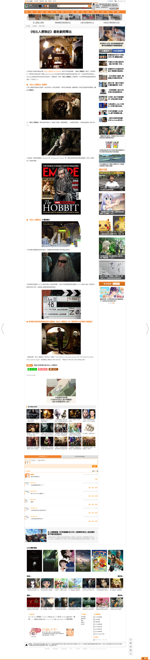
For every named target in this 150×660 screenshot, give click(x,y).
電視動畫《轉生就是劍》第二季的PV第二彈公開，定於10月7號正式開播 (33, 589)
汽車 (113, 12)
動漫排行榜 (41, 619)
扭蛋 (72, 8)
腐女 (35, 617)
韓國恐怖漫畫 (59, 619)
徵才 (71, 648)
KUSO (67, 12)
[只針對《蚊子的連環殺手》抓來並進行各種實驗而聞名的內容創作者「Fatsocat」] (112, 98)
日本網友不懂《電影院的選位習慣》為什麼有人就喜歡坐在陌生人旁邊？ (33, 608)
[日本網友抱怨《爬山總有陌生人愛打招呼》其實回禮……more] (112, 246)
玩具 (98, 12)
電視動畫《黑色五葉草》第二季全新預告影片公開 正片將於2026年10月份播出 (102, 589)
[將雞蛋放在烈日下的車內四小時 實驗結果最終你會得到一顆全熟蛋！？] (112, 56)
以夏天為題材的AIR (87, 22)
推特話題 (84, 8)
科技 (82, 12)
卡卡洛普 (28, 26)
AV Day (47, 619)
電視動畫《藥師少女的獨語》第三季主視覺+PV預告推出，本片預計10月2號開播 (47, 589)
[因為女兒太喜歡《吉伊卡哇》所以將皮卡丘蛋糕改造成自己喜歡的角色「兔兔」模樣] (112, 226)
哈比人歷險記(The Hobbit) (53, 71)
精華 (118, 12)
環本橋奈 (62, 8)
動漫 (42, 12)
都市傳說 (63, 617)
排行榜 (54, 1)
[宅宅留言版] (130, 643)
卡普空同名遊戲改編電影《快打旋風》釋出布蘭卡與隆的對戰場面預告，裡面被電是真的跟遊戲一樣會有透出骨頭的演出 (61, 608)
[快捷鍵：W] (130, 650)
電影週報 (69, 619)
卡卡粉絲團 (110, 1)
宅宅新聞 (36, 1)
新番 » (29, 576)
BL (33, 617)
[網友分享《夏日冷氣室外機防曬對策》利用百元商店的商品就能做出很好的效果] (112, 84)
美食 (87, 12)
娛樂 (77, 12)
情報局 (49, 1)
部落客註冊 (64, 648)
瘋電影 (39, 617)
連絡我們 (85, 648)
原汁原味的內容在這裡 (33, 217)
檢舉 (96, 474)
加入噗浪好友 (45, 6)
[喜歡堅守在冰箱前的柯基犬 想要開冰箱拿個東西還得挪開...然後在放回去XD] (112, 70)
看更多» (120, 576)
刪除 (93, 487)
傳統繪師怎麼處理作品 (63, 22)
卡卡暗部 (77, 648)
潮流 (108, 12)
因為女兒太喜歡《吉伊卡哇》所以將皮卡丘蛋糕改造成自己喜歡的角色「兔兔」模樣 (112, 233)
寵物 (57, 12)
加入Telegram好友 (99, 634)
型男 (62, 12)
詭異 (72, 12)
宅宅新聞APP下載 (48, 6)
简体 (115, 1)
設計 (103, 12)
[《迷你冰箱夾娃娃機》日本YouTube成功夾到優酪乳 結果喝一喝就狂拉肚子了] (112, 119)
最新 (32, 12)
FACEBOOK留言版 (80, 456)
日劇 (65, 619)
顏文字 (66, 8)
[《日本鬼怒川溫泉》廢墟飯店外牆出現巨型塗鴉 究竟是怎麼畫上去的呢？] (112, 77)
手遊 (54, 619)
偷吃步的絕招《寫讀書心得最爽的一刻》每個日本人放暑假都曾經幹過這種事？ (112, 277)
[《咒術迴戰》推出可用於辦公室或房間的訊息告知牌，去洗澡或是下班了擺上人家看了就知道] (112, 91)
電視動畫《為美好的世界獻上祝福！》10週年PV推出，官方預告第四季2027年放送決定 (61, 589)
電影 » (29, 595)
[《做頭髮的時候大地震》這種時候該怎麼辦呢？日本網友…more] (112, 202)
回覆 (96, 479)
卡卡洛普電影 (98, 624)
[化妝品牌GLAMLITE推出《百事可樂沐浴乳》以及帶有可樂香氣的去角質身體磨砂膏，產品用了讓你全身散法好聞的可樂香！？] (112, 105)
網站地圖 (47, 648)
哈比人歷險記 (52, 365)
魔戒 (36, 365)
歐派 (59, 617)
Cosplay (89, 8)
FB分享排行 (118, 51)
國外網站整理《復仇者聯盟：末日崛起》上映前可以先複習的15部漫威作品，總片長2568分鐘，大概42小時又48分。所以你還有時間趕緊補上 (47, 608)
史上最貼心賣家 (38, 22)
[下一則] (147, 328)
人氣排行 (105, 51)
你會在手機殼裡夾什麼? (111, 22)
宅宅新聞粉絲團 (43, 6)
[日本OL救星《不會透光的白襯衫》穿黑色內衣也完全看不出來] (112, 182)
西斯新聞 (41, 1)
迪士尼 (53, 617)
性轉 (49, 617)
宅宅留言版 (43, 456)
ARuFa (51, 619)
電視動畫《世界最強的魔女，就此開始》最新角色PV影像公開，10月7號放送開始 (74, 589)
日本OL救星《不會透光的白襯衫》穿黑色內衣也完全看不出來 (111, 188)
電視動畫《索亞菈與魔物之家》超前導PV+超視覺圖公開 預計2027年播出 (116, 589)
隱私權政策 (55, 648)
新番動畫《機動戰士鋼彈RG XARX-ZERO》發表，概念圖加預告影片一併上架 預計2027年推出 (88, 589)
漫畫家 (36, 619)
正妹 (69, 8)
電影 (46, 1)
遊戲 (92, 12)
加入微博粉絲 (98, 631)
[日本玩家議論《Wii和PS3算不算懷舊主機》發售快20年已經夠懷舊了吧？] (112, 112)
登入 (145, 658)
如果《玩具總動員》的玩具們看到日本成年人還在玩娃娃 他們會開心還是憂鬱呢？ (102, 608)
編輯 (96, 487)
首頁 (26, 12)
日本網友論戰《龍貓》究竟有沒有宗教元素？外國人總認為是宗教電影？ (74, 608)
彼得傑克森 (42, 365)
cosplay (32, 619)
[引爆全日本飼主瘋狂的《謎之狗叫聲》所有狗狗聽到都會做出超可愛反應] (112, 63)
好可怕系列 (44, 617)
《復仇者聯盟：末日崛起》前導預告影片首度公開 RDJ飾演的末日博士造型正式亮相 (88, 608)
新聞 (96, 639)
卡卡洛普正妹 (98, 626)
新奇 (52, 12)
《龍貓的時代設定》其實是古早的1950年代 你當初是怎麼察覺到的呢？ (116, 608)
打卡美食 (79, 8)
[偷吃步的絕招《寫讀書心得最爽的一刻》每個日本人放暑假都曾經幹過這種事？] (112, 271)
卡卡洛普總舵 (98, 617)
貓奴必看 (69, 617)
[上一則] (2, 328)
